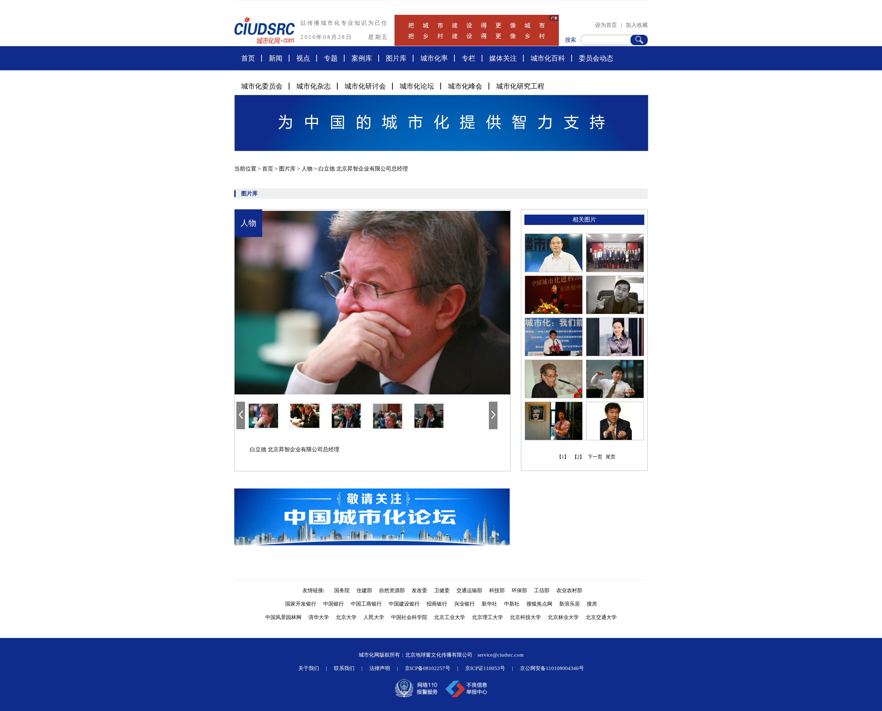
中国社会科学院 (409, 617)
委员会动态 (596, 58)
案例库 (361, 58)
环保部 (519, 590)
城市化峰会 (465, 86)
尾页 (610, 457)
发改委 (419, 590)
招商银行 (437, 604)
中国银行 (333, 604)
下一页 (595, 457)
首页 (248, 58)
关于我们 (308, 668)
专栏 (468, 58)
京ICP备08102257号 (427, 668)
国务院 (342, 590)
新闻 (276, 58)
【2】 (578, 457)
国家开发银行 (300, 604)
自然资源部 (392, 590)
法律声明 (379, 668)
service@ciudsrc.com (501, 655)
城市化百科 (548, 58)
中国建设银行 (404, 604)
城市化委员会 (262, 86)
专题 (331, 58)
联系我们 (344, 668)
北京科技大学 (525, 617)
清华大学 (318, 617)
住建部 (364, 590)
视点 (303, 58)
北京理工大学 (487, 617)
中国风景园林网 (283, 617)
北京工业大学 (449, 617)
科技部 (497, 590)
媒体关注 (503, 58)
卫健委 (442, 590)
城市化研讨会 (365, 86)
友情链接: (314, 590)
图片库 (396, 58)
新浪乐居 (569, 604)
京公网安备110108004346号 (552, 668)
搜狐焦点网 (539, 604)
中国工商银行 (366, 604)
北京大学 (346, 617)
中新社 (512, 604)
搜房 (592, 604)
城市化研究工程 (520, 86)
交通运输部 (469, 590)
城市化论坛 (417, 86)
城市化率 (434, 58)
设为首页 (606, 25)
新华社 (489, 604)
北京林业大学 (563, 617)
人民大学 (373, 617)
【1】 (563, 457)
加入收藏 (637, 25)
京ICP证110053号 (485, 668)
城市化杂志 (313, 86)
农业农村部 (569, 590)
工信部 (542, 590)
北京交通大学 (601, 617)
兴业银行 (464, 604)
